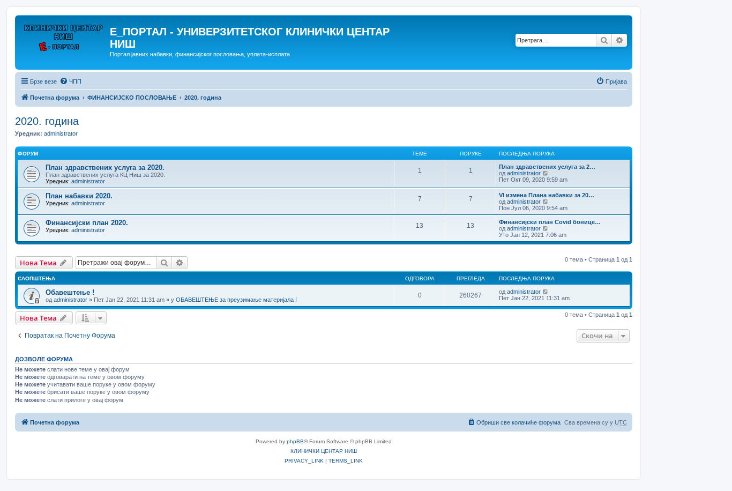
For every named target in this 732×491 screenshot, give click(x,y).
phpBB (295, 441)
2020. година (47, 121)
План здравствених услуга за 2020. (105, 167)
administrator (61, 133)
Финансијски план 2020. (87, 223)
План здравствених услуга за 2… (547, 166)
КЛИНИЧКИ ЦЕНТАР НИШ (323, 451)
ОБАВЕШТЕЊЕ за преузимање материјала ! (236, 299)
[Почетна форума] (64, 35)
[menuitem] (70, 81)
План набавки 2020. (79, 196)
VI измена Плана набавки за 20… (546, 195)
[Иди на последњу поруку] (545, 291)
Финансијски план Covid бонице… (550, 222)
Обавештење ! (70, 292)
